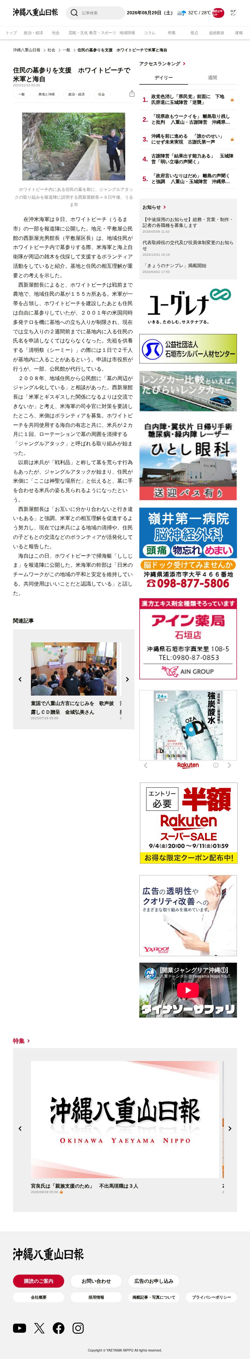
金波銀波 (216, 33)
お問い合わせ (96, 1281)
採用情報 (96, 1297)
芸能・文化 (78, 33)
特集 (172, 33)
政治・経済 (33, 33)
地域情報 (127, 33)
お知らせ (152, 207)
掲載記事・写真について (153, 1297)
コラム (149, 33)
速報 (239, 33)
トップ (11, 33)
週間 (212, 77)
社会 (56, 33)
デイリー (164, 77)
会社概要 (39, 1297)
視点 (194, 33)
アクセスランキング (159, 63)
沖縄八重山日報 (26, 50)
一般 (66, 50)
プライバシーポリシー (211, 1297)
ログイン (233, 13)
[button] (20, 679)
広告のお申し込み (154, 1281)
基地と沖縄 (46, 94)
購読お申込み (217, 13)
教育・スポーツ (102, 33)
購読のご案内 (38, 1281)
